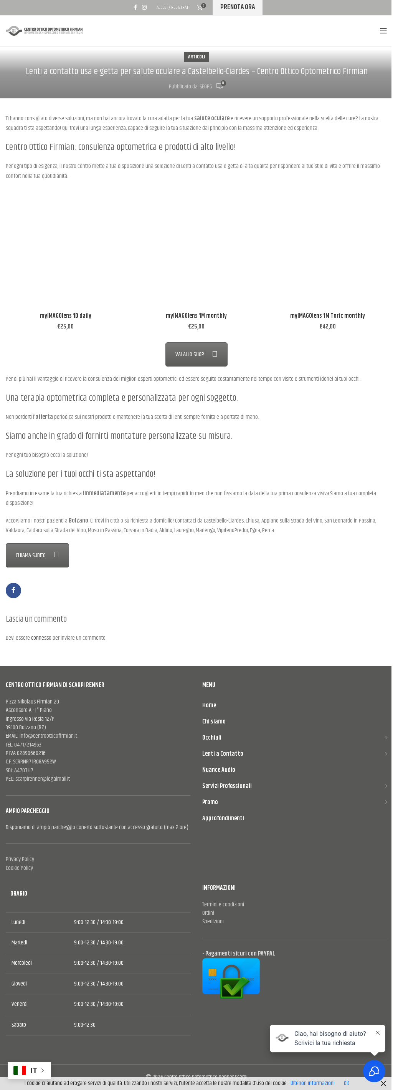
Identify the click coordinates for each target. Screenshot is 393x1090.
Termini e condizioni (223, 904)
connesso (41, 638)
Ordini (208, 913)
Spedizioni (213, 921)
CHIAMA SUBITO (31, 555)
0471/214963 (27, 745)
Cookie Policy (19, 868)
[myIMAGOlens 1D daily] (65, 249)
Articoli (196, 57)
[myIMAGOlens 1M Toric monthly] (327, 249)
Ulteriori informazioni (313, 1083)
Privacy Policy (20, 859)
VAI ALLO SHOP (189, 354)
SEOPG (206, 86)
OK (346, 1083)
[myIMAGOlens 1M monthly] (196, 249)
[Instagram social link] (144, 7)
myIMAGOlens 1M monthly (196, 316)
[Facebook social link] (135, 7)
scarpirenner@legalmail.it (42, 779)
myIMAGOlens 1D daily (65, 316)
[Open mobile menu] (383, 30)
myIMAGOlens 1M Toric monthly (327, 316)
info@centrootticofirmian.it (48, 736)
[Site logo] (46, 31)
